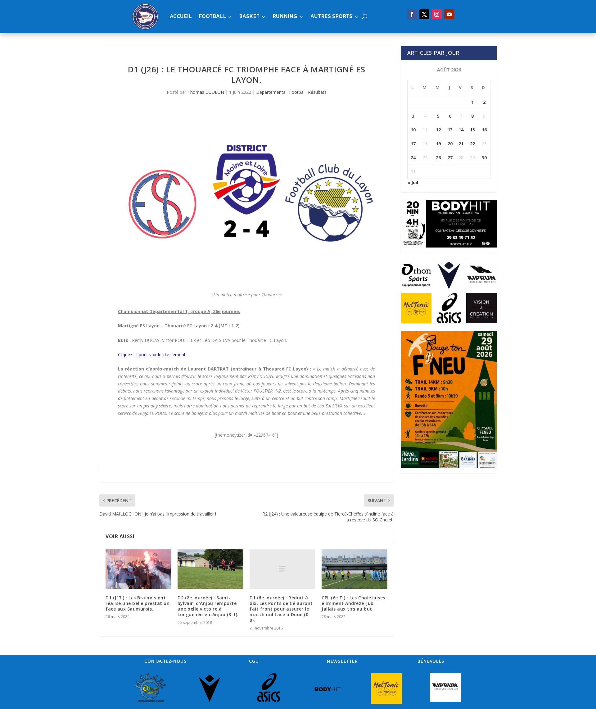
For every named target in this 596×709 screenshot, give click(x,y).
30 (484, 158)
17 (413, 144)
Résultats (317, 92)
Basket (249, 16)
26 (438, 158)
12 (438, 130)
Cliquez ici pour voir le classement (152, 354)
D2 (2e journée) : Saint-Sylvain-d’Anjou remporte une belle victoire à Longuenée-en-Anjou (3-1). (208, 606)
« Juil (412, 182)
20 (450, 144)
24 (413, 158)
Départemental (271, 92)
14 (460, 130)
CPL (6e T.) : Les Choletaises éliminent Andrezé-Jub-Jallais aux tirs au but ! (353, 603)
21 (460, 144)
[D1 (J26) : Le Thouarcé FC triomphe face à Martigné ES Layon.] (246, 203)
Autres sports (331, 16)
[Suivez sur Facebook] (412, 14)
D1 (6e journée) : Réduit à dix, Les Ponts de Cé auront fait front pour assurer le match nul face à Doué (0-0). (281, 609)
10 (413, 130)
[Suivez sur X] (424, 14)
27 (450, 158)
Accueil (181, 16)
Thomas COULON (205, 92)
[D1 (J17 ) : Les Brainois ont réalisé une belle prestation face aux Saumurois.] (138, 569)
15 (472, 130)
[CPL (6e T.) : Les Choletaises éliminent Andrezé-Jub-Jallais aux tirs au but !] (354, 569)
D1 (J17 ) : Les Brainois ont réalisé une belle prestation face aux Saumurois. (137, 603)
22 (472, 144)
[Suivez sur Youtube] (449, 14)
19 (438, 144)
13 (450, 130)
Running (285, 16)
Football (212, 16)
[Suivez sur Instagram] (437, 14)
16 (484, 130)
